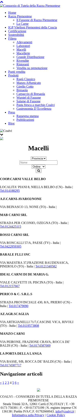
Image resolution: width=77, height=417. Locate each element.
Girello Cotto (24, 86)
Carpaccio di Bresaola (30, 94)
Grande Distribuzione (30, 57)
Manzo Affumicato (28, 83)
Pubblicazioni (25, 119)
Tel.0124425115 (10, 226)
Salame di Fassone (28, 101)
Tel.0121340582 (46, 266)
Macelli (21, 49)
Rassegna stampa (27, 116)
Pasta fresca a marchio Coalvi (35, 105)
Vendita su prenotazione (31, 68)
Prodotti (13, 75)
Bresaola (22, 90)
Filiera (12, 38)
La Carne (22, 23)
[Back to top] (1, 1)
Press (11, 112)
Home (12, 12)
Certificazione (17, 31)
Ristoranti (22, 64)
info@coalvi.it (64, 411)
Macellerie (23, 53)
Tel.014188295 (10, 190)
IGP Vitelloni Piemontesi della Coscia (32, 27)
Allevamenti (24, 42)
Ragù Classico (25, 79)
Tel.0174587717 (10, 365)
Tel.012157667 (10, 286)
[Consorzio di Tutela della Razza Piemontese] (30, 5)
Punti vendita (16, 71)
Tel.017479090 (18, 306)
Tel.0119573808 (28, 325)
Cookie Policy (56, 415)
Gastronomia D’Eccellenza (33, 108)
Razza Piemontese (20, 16)
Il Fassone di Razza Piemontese (36, 20)
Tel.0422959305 (10, 246)
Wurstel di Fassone (28, 97)
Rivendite (22, 60)
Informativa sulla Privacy (28, 415)
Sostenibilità (16, 35)
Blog (11, 123)
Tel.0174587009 (40, 345)
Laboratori (23, 46)
